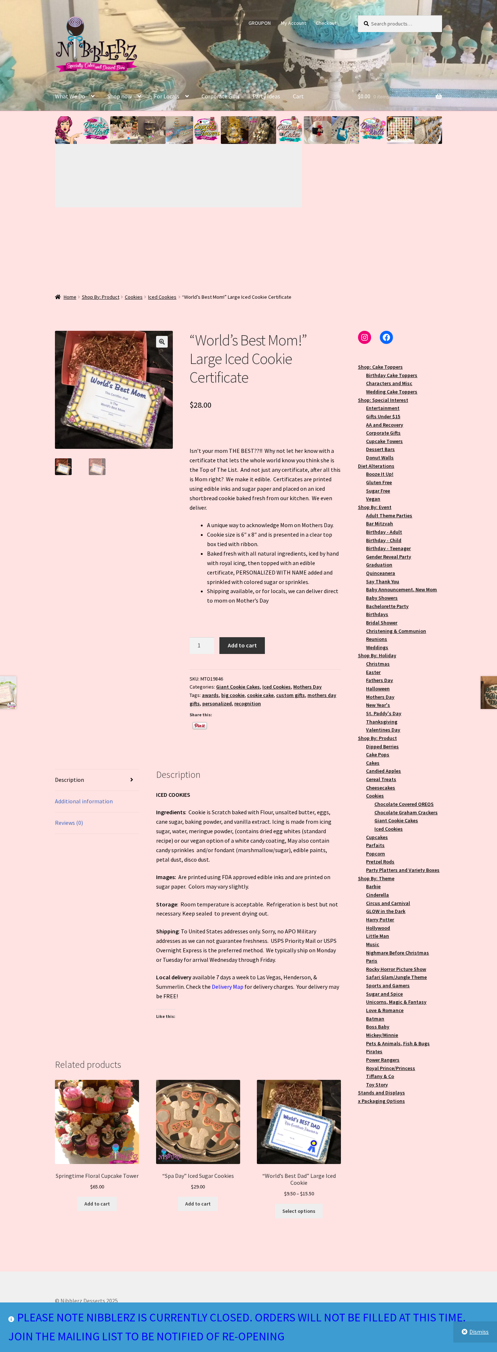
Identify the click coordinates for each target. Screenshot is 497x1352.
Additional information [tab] (84, 801)
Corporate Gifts (221, 96)
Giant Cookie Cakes (238, 686)
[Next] (240, 175)
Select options (298, 1211)
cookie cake (260, 695)
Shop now (119, 96)
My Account (293, 23)
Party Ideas (266, 96)
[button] (69, 130)
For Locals (166, 96)
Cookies (134, 297)
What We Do (70, 96)
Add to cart (242, 645)
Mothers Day (307, 686)
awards (210, 695)
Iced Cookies (162, 297)
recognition (247, 703)
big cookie (232, 695)
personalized (217, 703)
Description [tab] (69, 779)
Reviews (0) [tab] (69, 822)
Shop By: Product (100, 297)
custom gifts (290, 695)
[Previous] (117, 175)
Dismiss (479, 1331)
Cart (298, 96)
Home (70, 297)
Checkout (326, 23)
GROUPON (260, 23)
